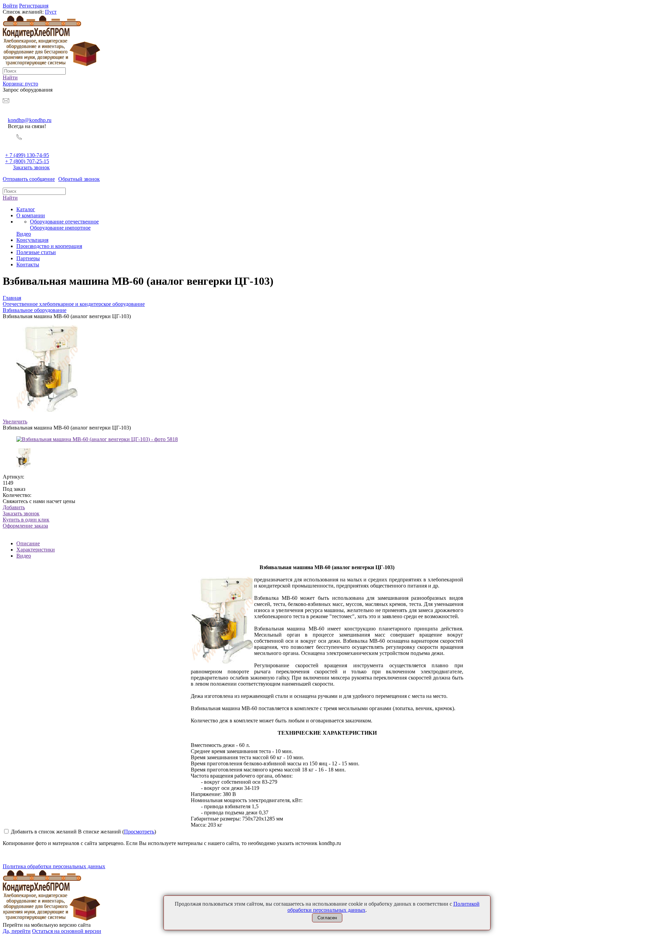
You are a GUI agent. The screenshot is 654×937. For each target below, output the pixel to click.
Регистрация (33, 6)
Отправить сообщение (29, 179)
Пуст (51, 12)
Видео (23, 556)
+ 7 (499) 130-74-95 (27, 155)
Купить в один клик (26, 523)
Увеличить (15, 421)
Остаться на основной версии (66, 931)
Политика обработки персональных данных (54, 866)
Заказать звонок (31, 167)
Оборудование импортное (60, 228)
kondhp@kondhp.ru (29, 120)
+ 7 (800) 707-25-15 (27, 161)
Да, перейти (17, 931)
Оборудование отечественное (64, 221)
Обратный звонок (79, 179)
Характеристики (35, 549)
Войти (10, 6)
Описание (28, 543)
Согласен (327, 917)
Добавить (14, 507)
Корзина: (20, 84)
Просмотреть (139, 831)
